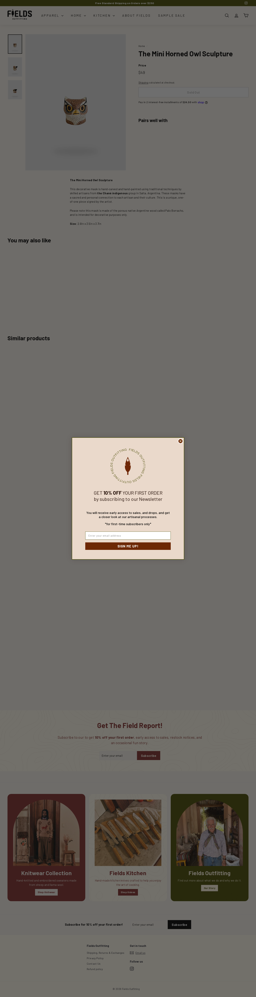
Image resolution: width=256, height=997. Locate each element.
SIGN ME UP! (128, 546)
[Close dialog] (180, 441)
